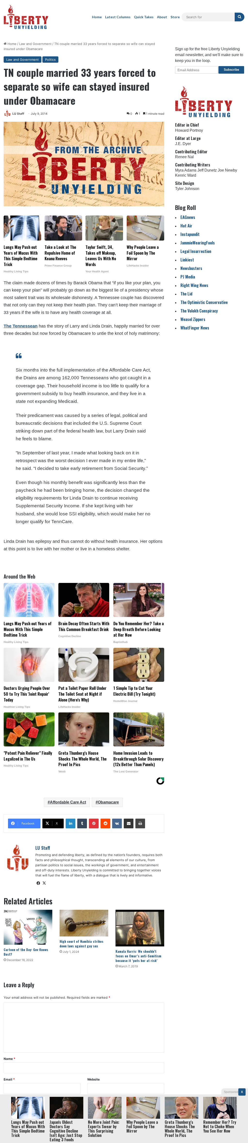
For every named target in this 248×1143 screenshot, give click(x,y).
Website (93, 1079)
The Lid (186, 294)
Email (9, 1079)
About (162, 17)
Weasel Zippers (192, 319)
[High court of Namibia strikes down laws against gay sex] (84, 923)
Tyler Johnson (187, 189)
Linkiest (187, 260)
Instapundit (190, 234)
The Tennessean (21, 326)
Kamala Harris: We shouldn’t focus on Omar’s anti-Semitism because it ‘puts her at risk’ (138, 956)
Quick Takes (144, 17)
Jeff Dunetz (207, 170)
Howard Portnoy (189, 130)
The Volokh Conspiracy (199, 311)
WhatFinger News (194, 328)
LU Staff (18, 113)
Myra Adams (185, 170)
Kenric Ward (185, 175)
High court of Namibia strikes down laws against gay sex (81, 943)
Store (175, 17)
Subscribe (231, 69)
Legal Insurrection (195, 251)
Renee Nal (184, 157)
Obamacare (108, 802)
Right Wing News (194, 285)
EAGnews (187, 217)
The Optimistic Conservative (204, 302)
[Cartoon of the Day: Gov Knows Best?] (28, 927)
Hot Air (186, 226)
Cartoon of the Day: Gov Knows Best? (26, 952)
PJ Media (187, 277)
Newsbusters (191, 268)
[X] (44, 883)
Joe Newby (227, 170)
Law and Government (35, 44)
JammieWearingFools (197, 243)
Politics (50, 59)
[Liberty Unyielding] (26, 17)
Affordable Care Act (68, 802)
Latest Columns (118, 17)
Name (9, 1059)
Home (97, 17)
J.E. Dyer (183, 144)
